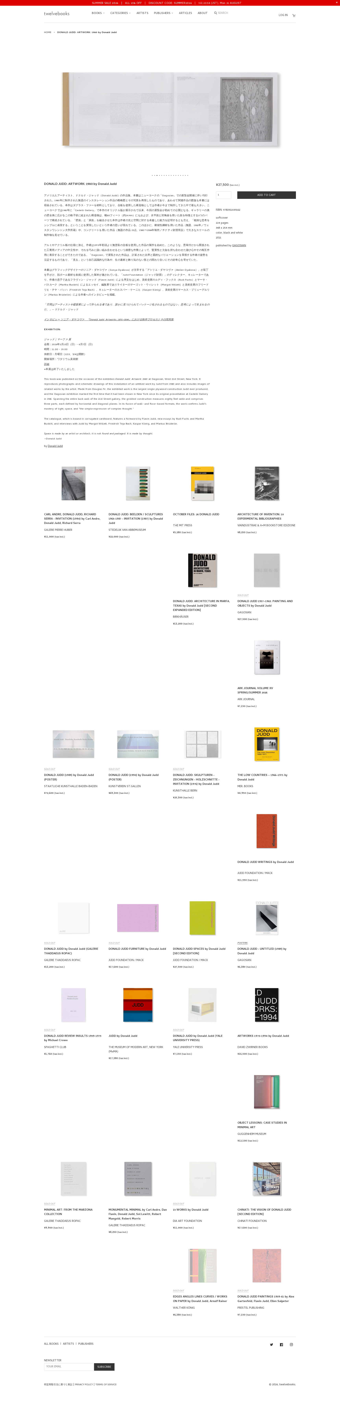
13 (180, 175)
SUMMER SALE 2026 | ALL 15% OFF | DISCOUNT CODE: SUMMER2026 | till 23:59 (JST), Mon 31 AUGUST (167, 3)
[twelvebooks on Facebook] (281, 1345)
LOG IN (283, 15)
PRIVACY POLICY (84, 1385)
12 (178, 175)
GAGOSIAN (239, 246)
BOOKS (97, 13)
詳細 (46, 364)
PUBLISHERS (163, 13)
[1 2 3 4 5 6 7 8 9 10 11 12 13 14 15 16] (170, 109)
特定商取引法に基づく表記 (58, 1385)
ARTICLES (185, 13)
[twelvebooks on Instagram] (291, 1345)
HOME (47, 33)
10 (173, 175)
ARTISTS (143, 13)
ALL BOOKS (51, 1344)
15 (185, 175)
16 (187, 175)
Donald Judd (55, 446)
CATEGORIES (119, 13)
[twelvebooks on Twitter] (271, 1345)
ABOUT (203, 13)
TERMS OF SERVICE (106, 1385)
